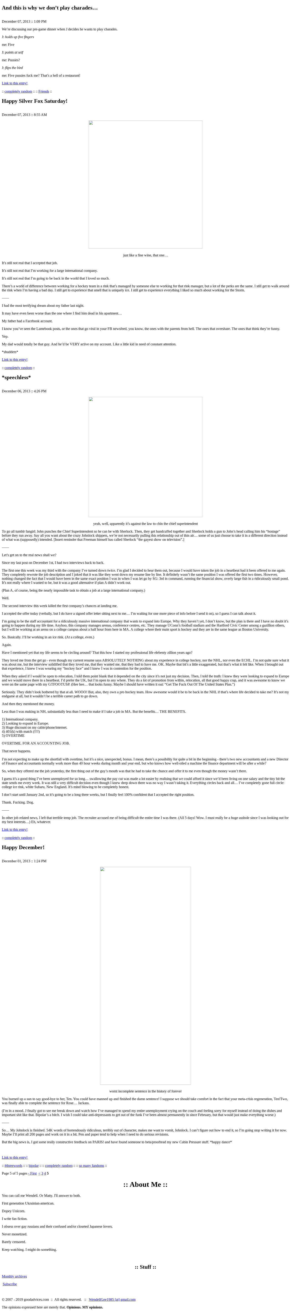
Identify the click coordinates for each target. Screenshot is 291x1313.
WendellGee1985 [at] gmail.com (112, 1299)
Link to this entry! (15, 83)
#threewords (13, 1166)
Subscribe (10, 1284)
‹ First (32, 1173)
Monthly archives (14, 1276)
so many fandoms (91, 1166)
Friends (43, 91)
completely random (18, 91)
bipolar (34, 1166)
